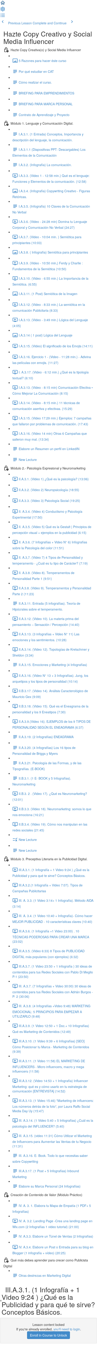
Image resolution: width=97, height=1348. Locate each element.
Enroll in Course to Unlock (48, 1335)
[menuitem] (2, 10)
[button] (2, 4)
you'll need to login (66, 1329)
